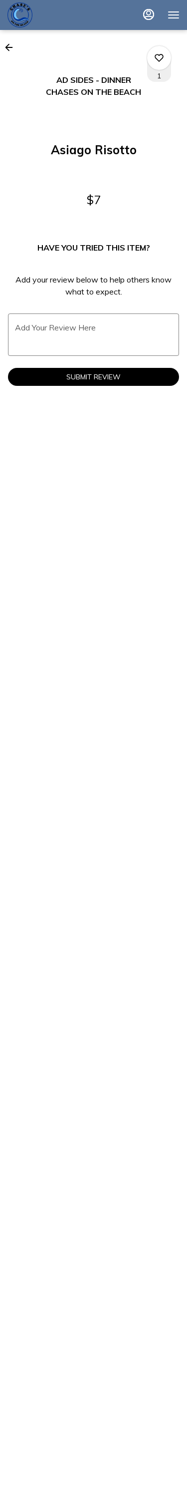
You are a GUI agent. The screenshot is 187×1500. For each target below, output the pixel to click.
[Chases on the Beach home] (52, 14)
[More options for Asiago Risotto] (159, 58)
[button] (12, 47)
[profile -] (149, 14)
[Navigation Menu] (174, 14)
